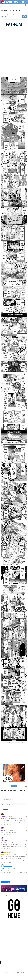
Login (25, 794)
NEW (7, 5)
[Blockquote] (11, 804)
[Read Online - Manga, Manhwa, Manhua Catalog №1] (9, 2)
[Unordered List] (9, 804)
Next (25, 16)
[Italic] (4, 804)
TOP (2, 5)
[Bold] (2, 804)
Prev (23, 16)
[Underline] (6, 804)
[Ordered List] (7, 804)
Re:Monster (10, 14)
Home (5, 14)
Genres (14, 5)
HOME (14, 970)
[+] (13, 804)
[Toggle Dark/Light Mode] (6, 17)
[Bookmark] (2, 17)
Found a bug (5, 882)
